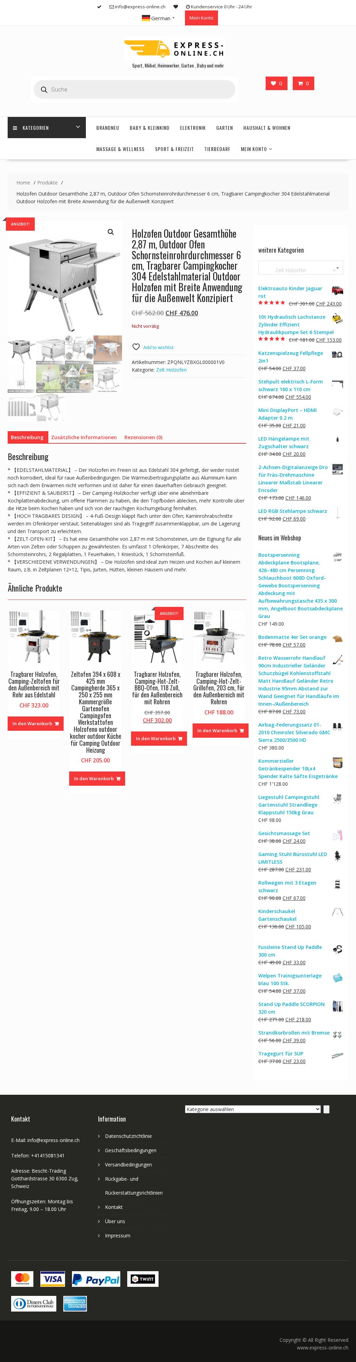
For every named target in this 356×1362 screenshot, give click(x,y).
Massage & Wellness (120, 148)
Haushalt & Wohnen (266, 127)
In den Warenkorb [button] (32, 723)
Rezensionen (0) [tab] (143, 437)
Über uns (115, 1221)
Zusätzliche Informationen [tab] (84, 437)
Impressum (117, 1235)
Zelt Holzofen (171, 369)
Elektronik (193, 127)
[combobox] (300, 268)
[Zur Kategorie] (326, 1109)
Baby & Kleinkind (150, 127)
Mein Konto (201, 18)
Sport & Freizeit (174, 148)
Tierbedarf (217, 148)
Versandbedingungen (128, 1164)
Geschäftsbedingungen (130, 1150)
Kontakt (114, 1207)
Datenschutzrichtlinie (128, 1136)
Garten (224, 127)
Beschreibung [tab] (27, 437)
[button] (111, 232)
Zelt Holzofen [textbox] (299, 270)
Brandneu (107, 127)
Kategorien (36, 127)
